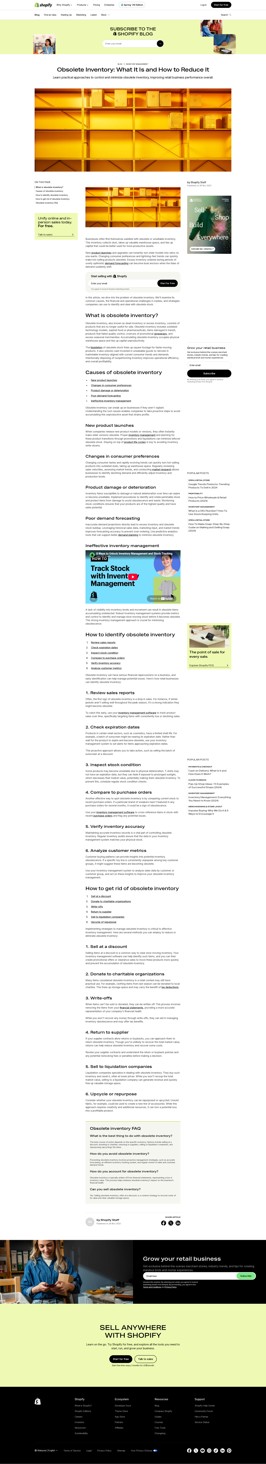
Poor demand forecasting (106, 395)
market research (161, 469)
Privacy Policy (171, 1287)
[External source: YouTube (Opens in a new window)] (202, 1450)
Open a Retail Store (199, 480)
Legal (89, 1450)
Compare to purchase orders (108, 658)
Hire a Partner (201, 1416)
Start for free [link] (167, 283)
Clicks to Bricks (197, 780)
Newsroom (80, 1427)
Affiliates (119, 1427)
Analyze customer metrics (106, 668)
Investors (79, 1422)
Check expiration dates (104, 647)
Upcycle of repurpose (103, 922)
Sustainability (81, 1433)
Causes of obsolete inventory (49, 191)
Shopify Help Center (205, 1405)
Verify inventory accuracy (106, 663)
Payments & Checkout (200, 767)
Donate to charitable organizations (111, 901)
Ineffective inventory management (111, 400)
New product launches (104, 380)
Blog (37, 14)
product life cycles (135, 442)
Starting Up (66, 14)
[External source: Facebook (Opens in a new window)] (163, 1223)
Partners (119, 1422)
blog (120, 64)
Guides (158, 1416)
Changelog (160, 1433)
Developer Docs (123, 1405)
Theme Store (121, 1411)
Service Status (202, 1422)
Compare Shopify (163, 1411)
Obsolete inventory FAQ (47, 203)
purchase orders (102, 815)
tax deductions (170, 987)
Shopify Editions (83, 1411)
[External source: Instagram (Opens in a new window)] (209, 1450)
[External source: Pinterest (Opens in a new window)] (229, 1450)
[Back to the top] (38, 1401)
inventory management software (137, 712)
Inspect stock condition (104, 652)
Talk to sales (145, 1359)
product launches (101, 252)
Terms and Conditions (152, 1287)
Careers (78, 1416)
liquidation (96, 347)
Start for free (221, 4)
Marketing (81, 14)
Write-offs (97, 906)
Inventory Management (137, 64)
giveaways (160, 333)
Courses (159, 1422)
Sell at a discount (101, 896)
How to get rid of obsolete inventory (53, 199)
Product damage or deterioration (110, 390)
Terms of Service (72, 1450)
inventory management (142, 435)
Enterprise (109, 4)
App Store (120, 1416)
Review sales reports (103, 642)
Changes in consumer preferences (111, 385)
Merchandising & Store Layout (205, 807)
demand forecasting (116, 263)
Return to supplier (101, 911)
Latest (93, 14)
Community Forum (204, 1411)
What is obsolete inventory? (49, 187)
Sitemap (121, 1450)
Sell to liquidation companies (107, 916)
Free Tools (160, 1427)
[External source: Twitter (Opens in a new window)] (170, 1223)
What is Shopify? (83, 1405)
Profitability (195, 494)
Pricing (96, 4)
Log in (203, 4)
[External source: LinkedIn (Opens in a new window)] (178, 1223)
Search (224, 14)
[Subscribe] (160, 43)
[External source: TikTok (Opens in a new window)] (216, 1450)
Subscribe (209, 373)
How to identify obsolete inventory (52, 195)
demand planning (128, 534)
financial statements (131, 1007)
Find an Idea (50, 14)
